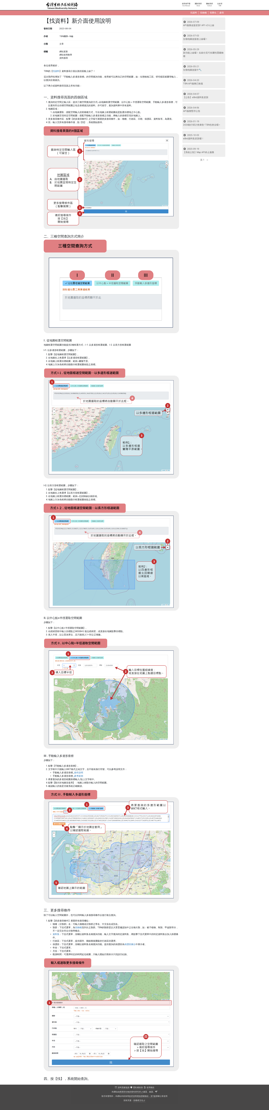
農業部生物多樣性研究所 (130, 1092)
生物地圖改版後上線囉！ (195, 37)
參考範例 (78, 776)
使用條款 (150, 1087)
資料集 (56, 934)
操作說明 (78, 772)
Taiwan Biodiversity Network (62, 6)
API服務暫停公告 (191, 109)
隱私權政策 (138, 1087)
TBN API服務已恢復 (193, 82)
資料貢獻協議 (123, 1087)
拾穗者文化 (138, 1100)
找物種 (78, 927)
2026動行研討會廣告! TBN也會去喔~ (201, 123)
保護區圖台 (130, 944)
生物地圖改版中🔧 (192, 68)
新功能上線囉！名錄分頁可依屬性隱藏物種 (203, 52)
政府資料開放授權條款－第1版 (142, 1096)
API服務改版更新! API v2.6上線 (198, 24)
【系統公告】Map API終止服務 (198, 151)
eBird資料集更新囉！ (193, 137)
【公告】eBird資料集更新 (195, 96)
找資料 (56, 71)
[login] (156, 1091)
